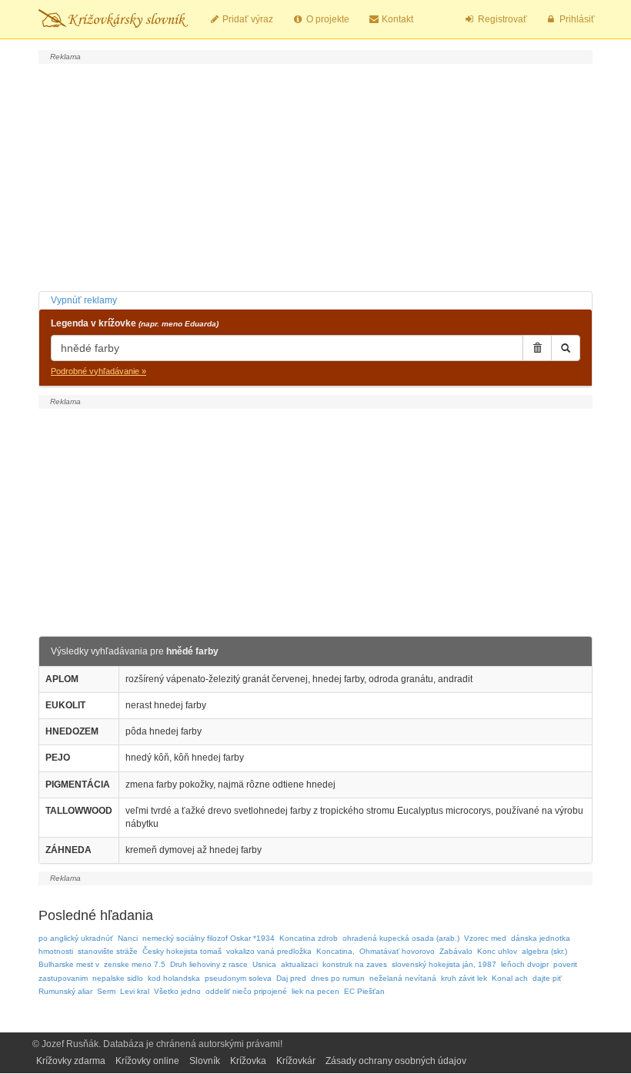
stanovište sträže (108, 951)
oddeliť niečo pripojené (246, 991)
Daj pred (291, 978)
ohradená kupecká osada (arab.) (400, 938)
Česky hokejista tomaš (182, 951)
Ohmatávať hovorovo (397, 951)
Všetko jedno (177, 991)
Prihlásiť (576, 19)
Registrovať (501, 19)
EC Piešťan (364, 991)
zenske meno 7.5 (134, 964)
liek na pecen (315, 991)
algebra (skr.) (544, 951)
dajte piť (547, 978)
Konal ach (510, 978)
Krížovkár (296, 1061)
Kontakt (396, 19)
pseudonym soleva (238, 978)
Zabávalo (455, 951)
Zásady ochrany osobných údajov (396, 1061)
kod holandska (174, 978)
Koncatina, (335, 951)
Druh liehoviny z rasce (209, 964)
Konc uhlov (497, 951)
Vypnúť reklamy (84, 300)
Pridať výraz (246, 19)
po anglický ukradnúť (75, 938)
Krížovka (248, 1061)
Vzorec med (485, 938)
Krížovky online (147, 1061)
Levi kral (134, 991)
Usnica (264, 964)
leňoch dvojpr (525, 964)
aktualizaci (299, 964)
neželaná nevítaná (402, 978)
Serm (106, 991)
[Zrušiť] (537, 348)
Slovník (204, 1061)
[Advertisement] (315, 175)
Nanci (128, 938)
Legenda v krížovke (135, 323)
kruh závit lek (464, 978)
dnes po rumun (338, 978)
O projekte (326, 19)
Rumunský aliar (65, 991)
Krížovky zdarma (70, 1061)
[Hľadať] (565, 348)
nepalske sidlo (117, 978)
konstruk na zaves (354, 964)
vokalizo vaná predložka (269, 951)
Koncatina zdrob (308, 938)
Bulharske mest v (68, 964)
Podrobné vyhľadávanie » (98, 371)
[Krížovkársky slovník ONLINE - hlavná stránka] (113, 19)
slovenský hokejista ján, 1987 (444, 964)
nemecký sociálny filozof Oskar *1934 (208, 938)
